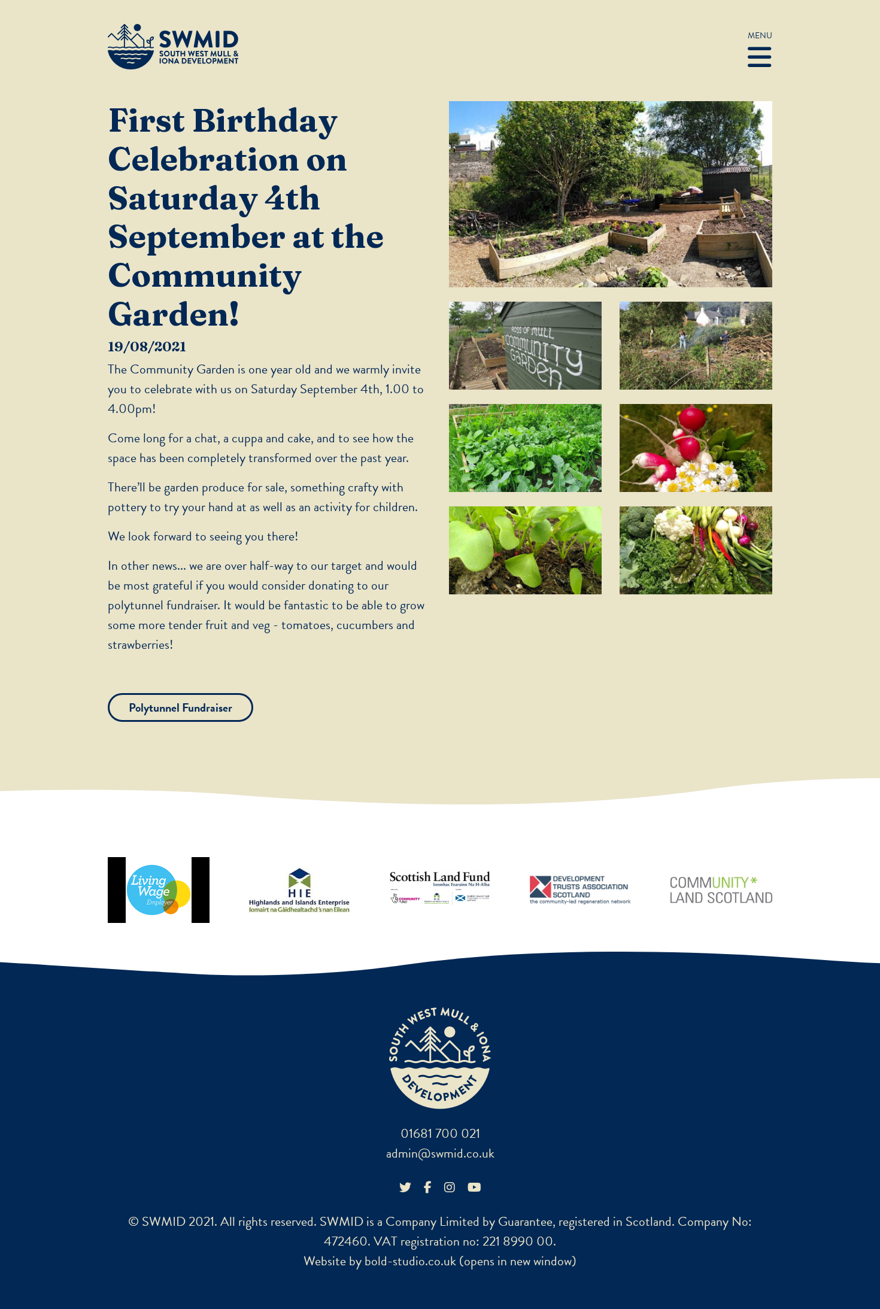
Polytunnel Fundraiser (180, 707)
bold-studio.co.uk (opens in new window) (470, 1261)
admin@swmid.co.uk (440, 1153)
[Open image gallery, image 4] (525, 448)
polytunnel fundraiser (162, 605)
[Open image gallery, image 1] (610, 194)
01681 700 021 (440, 1133)
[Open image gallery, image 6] (525, 550)
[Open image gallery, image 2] (525, 346)
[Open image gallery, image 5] (696, 448)
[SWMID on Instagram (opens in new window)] (449, 1187)
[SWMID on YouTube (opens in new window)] (474, 1187)
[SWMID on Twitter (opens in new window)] (405, 1187)
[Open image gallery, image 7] (696, 550)
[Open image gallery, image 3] (696, 346)
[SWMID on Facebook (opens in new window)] (427, 1187)
